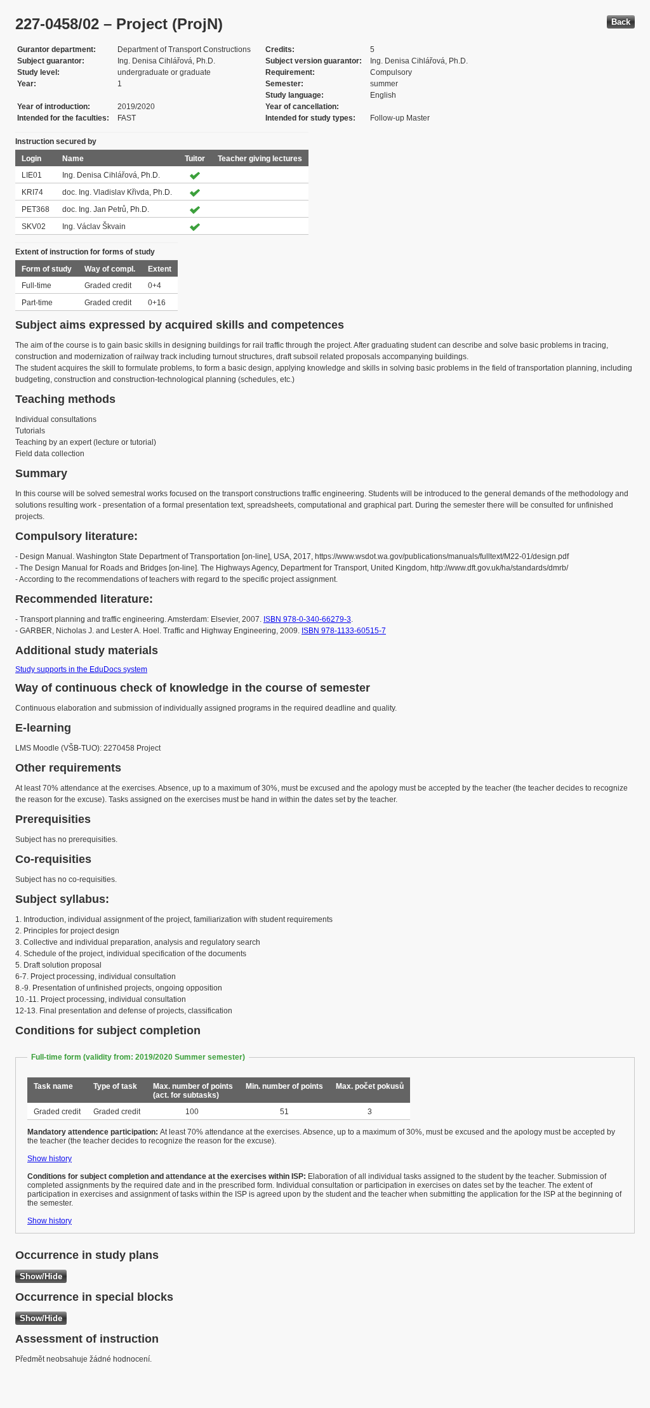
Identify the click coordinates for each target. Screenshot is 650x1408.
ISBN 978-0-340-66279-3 (307, 619)
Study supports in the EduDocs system (81, 669)
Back (620, 22)
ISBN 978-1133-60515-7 (344, 630)
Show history (49, 1158)
